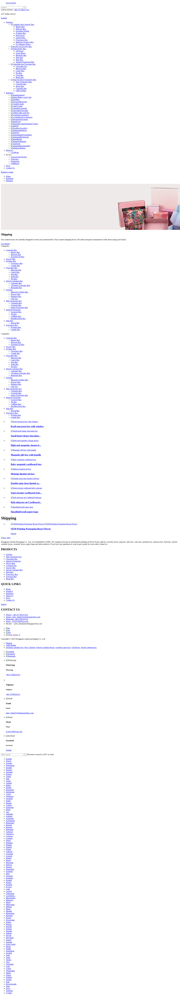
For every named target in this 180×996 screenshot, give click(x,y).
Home (8, 176)
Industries (9, 178)
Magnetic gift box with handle (26, 455)
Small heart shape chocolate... (26, 436)
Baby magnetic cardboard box (26, 464)
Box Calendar (29, 647)
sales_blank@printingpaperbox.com (20, 713)
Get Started (5, 244)
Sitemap (9, 643)
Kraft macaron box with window (27, 426)
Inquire (13, 534)
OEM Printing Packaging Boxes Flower (31, 528)
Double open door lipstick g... (25, 483)
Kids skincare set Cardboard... (26, 502)
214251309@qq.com (14, 732)
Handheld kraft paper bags (24, 511)
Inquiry (4, 604)
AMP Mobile (11, 645)
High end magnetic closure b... (26, 445)
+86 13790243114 (13, 675)
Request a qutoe (7, 172)
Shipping (9, 181)
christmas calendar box (15, 647)
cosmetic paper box (63, 647)
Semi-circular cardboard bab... (26, 493)
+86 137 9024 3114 (21, 10)
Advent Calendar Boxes (45, 647)
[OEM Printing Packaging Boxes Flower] (44, 524)
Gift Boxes (76, 647)
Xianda (9, 750)
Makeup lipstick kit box (23, 474)
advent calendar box (88, 647)
